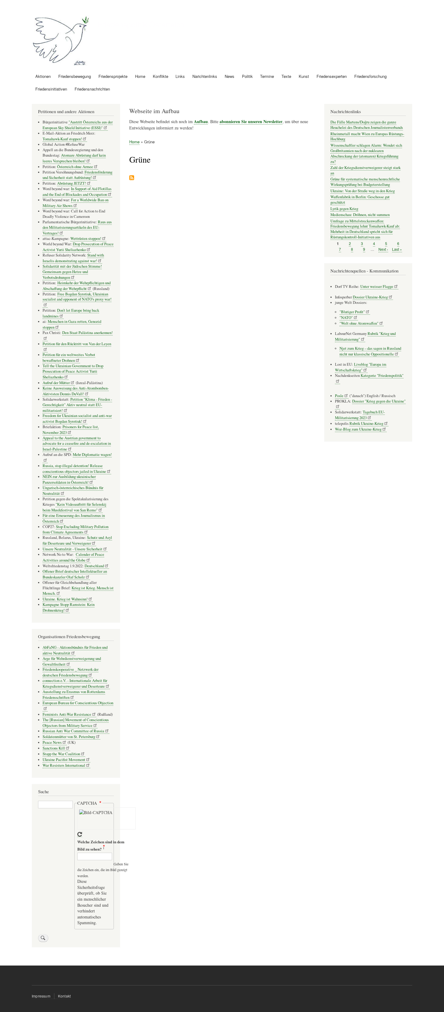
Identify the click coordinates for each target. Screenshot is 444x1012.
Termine (267, 76)
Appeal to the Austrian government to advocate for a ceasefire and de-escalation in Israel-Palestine (77, 443)
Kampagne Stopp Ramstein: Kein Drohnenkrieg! (69, 607)
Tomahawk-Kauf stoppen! (62, 139)
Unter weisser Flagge (376, 286)
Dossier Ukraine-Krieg (370, 297)
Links (180, 76)
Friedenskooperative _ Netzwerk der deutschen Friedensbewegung (70, 672)
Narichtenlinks (204, 76)
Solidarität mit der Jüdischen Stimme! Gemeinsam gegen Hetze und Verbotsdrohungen (72, 272)
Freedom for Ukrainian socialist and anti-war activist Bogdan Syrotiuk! (77, 418)
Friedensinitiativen (51, 89)
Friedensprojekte (112, 76)
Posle (339, 395)
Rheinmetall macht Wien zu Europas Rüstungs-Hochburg (367, 136)
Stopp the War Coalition (61, 753)
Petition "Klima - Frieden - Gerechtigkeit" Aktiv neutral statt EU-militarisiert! (77, 405)
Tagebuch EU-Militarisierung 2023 (360, 414)
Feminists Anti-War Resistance (67, 714)
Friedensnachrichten (92, 89)
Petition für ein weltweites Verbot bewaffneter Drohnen (69, 357)
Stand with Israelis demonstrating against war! (73, 258)
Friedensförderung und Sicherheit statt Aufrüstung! (77, 175)
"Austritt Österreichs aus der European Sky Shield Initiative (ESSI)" (78, 124)
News (229, 76)
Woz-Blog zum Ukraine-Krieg (358, 429)
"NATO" (346, 317)
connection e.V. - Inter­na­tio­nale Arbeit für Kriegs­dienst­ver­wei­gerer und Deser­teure (75, 683)
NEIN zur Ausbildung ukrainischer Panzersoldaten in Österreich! (69, 479)
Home (140, 76)
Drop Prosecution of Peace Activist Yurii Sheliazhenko (78, 246)
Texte (286, 76)
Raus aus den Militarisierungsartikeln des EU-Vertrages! (77, 227)
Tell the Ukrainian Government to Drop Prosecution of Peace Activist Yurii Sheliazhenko (73, 371)
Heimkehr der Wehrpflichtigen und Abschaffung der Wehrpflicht (77, 285)
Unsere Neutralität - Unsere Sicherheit (72, 549)
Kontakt (64, 995)
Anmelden (402, 6)
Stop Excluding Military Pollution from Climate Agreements (75, 529)
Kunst (304, 76)
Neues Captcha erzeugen (79, 834)
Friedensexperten (332, 76)
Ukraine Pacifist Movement (64, 759)
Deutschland (94, 565)
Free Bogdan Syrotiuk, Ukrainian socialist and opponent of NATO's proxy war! (77, 296)
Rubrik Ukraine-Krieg (366, 423)
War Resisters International (64, 765)
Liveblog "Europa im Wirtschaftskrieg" (360, 367)
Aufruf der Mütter (56, 382)
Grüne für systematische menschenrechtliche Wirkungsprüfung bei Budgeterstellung (365, 182)
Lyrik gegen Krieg (344, 208)
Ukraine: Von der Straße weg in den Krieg (362, 190)
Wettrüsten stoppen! (85, 238)
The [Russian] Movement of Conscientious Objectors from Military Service (76, 722)
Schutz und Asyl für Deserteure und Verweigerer (77, 540)
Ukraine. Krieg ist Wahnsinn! (65, 599)
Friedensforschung (370, 76)
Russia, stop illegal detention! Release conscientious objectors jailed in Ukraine (74, 468)
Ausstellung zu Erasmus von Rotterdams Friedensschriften (74, 694)
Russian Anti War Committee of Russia (73, 731)
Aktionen (43, 76)
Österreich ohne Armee (75, 166)
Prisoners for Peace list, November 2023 (71, 429)
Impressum (41, 995)
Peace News (52, 742)
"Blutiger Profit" (352, 311)
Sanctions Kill (54, 748)
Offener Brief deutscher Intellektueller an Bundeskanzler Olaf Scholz (75, 574)
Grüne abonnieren (131, 178)
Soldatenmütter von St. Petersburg (69, 736)
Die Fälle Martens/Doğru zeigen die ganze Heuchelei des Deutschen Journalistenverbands (366, 124)
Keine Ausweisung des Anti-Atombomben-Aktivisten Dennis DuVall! (76, 391)
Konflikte (160, 76)
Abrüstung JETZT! (71, 183)
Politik (247, 76)
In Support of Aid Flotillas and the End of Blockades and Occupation (77, 191)
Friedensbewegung (74, 76)
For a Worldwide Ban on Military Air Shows (75, 202)
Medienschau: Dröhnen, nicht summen (360, 214)
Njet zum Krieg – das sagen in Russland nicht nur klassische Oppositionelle (370, 351)
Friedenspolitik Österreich (141, 24)
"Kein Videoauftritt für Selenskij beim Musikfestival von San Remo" (74, 507)
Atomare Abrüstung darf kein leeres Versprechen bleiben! (74, 158)
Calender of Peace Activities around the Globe (73, 557)
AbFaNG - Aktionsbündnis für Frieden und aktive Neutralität (75, 650)
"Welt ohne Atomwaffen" (358, 323)
